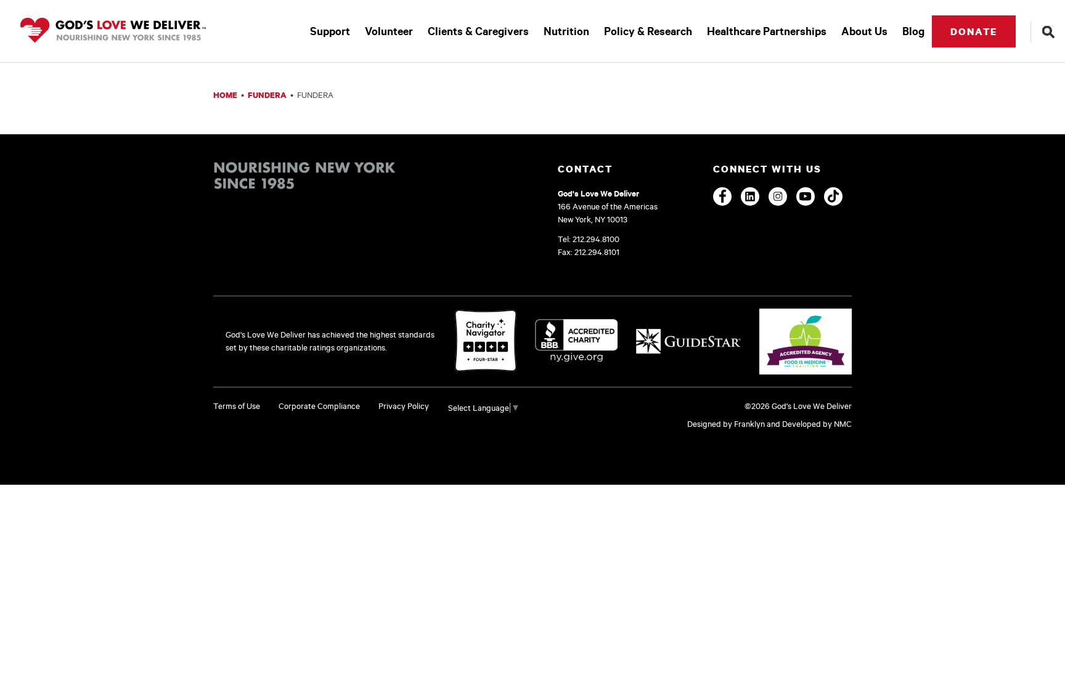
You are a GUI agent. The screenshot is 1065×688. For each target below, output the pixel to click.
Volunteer (389, 31)
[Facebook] (722, 196)
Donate (973, 31)
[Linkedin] (750, 196)
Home (225, 94)
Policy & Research (648, 31)
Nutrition (566, 31)
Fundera (267, 94)
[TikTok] (833, 196)
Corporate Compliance (319, 406)
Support (330, 31)
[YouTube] (805, 196)
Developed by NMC (817, 424)
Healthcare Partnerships (766, 31)
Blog (913, 31)
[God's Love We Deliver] (113, 31)
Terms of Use (236, 406)
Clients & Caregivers (478, 31)
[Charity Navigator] (485, 341)
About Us (864, 31)
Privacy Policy (403, 406)
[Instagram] (778, 196)
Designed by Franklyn (726, 424)
